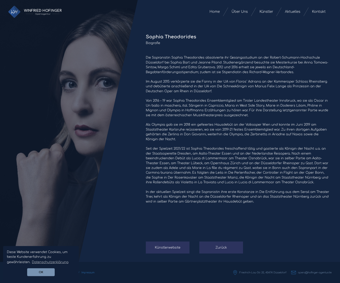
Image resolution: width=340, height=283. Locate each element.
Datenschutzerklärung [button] (50, 262)
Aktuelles (292, 12)
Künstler (266, 12)
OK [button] (41, 272)
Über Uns (240, 12)
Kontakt (319, 12)
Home (215, 12)
